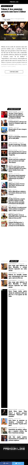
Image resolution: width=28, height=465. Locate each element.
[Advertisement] (14, 91)
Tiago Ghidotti (7, 19)
